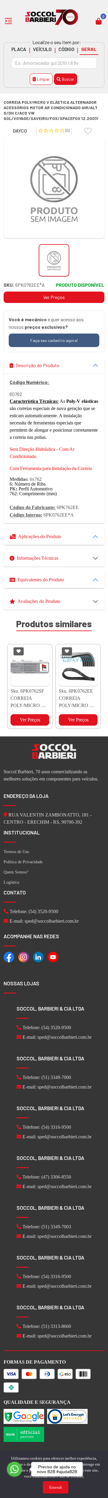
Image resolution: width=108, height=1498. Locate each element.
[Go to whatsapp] (14, 1469)
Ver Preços (54, 297)
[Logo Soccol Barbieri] (51, 16)
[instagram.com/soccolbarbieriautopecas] (23, 956)
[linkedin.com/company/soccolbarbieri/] (38, 956)
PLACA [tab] (18, 49)
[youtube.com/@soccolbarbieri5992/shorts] (53, 956)
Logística (11, 882)
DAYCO (20, 130)
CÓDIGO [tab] (66, 49)
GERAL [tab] (89, 49)
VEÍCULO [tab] (42, 49)
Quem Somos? (16, 872)
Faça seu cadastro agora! (54, 340)
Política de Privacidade (23, 862)
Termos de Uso (16, 851)
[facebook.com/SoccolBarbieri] (9, 956)
